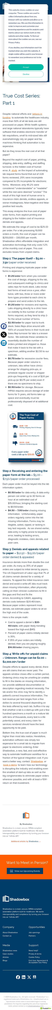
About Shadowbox (10, 932)
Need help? (33, 950)
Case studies (8, 953)
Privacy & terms (35, 953)
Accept (26, 67)
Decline (26, 74)
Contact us (7, 935)
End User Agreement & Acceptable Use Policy (38, 961)
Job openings (34, 932)
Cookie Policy (34, 957)
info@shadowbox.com (35, 1006)
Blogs (5, 960)
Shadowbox (27, 824)
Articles (6, 957)
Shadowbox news (10, 950)
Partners (32, 935)
